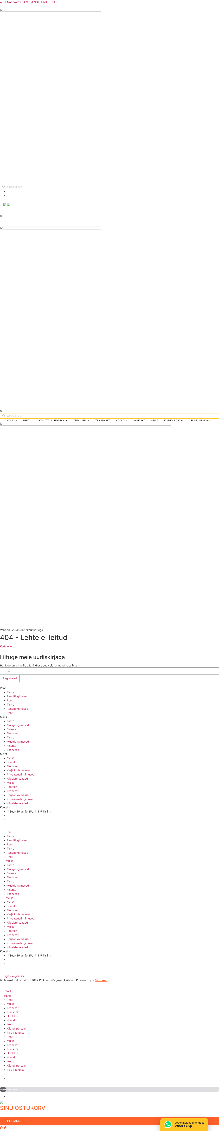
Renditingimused (17, 696)
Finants (11, 729)
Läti (9, 1089)
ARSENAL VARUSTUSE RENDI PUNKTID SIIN (28, 2)
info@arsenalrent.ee (23, 191)
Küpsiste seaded (17, 778)
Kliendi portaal (174, 420)
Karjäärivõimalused (19, 770)
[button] (7, 646)
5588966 (17, 195)
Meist (154, 420)
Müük (10, 420)
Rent (26, 420)
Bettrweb (101, 980)
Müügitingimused (18, 725)
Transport (102, 420)
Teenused (79, 420)
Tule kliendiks (200, 420)
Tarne (10, 692)
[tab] (109, 832)
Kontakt (139, 420)
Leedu (15, 1089)
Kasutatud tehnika (51, 420)
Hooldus (122, 420)
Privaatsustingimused (20, 774)
